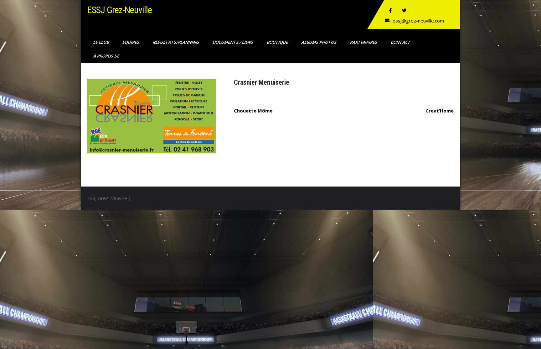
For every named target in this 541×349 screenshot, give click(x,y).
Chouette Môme (253, 110)
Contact (401, 42)
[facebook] (390, 10)
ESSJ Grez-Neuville (119, 9)
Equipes (131, 42)
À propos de (107, 56)
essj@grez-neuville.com (418, 20)
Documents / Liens (233, 42)
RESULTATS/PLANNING (176, 42)
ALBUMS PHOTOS (319, 42)
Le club (102, 42)
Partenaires (364, 42)
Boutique (278, 42)
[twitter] (404, 10)
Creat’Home (439, 110)
